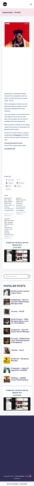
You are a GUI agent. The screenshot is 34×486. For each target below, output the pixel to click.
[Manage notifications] (30, 476)
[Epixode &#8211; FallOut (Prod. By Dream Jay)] (22, 206)
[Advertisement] (17, 72)
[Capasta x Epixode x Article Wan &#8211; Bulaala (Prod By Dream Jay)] (10, 228)
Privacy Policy (23, 483)
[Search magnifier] (28, 276)
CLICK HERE (17, 247)
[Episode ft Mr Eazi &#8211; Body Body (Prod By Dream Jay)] (10, 207)
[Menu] (31, 4)
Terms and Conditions (13, 483)
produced (17, 135)
